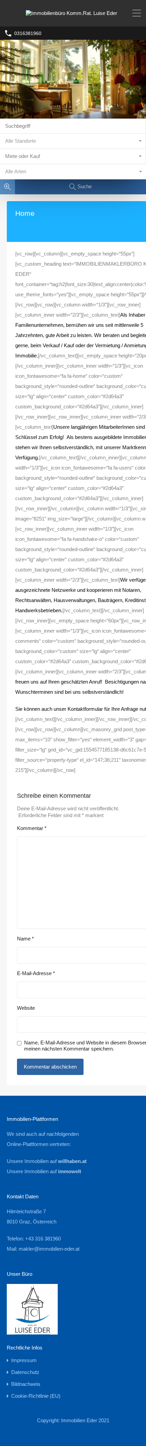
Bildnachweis (25, 1384)
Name (25, 938)
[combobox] (73, 141)
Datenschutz (25, 1372)
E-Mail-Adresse (36, 973)
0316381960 (27, 33)
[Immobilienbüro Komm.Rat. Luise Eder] (73, 18)
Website (26, 1008)
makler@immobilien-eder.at (49, 1249)
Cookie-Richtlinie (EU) (35, 1395)
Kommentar (32, 828)
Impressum (24, 1360)
